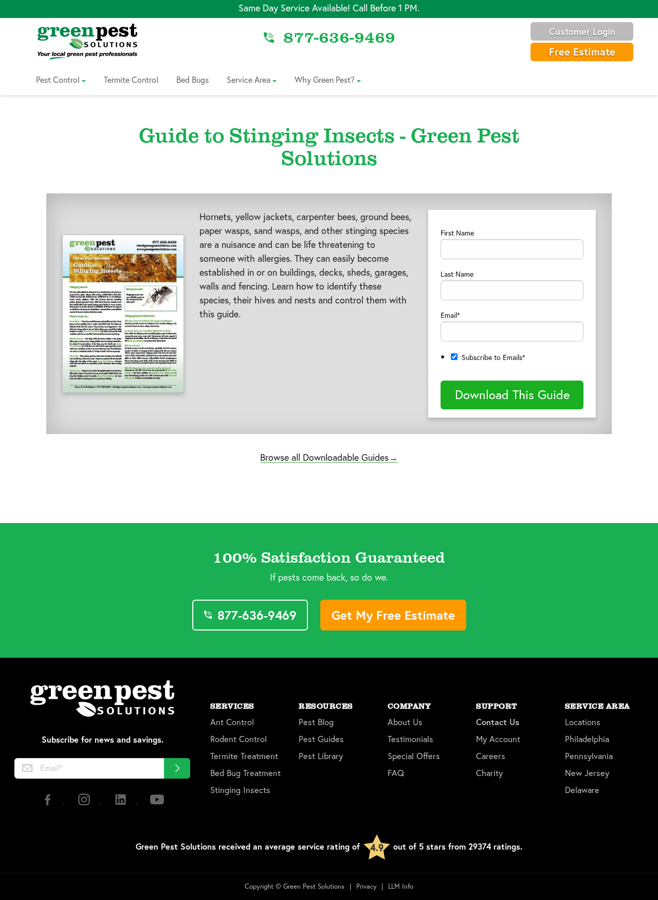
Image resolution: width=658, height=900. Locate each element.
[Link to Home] (87, 41)
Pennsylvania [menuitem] (589, 756)
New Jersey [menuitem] (587, 773)
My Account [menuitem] (498, 739)
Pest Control (58, 79)
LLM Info (400, 886)
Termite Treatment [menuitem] (244, 756)
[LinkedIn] (122, 803)
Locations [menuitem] (582, 722)
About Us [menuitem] (405, 722)
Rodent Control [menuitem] (238, 739)
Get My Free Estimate (393, 615)
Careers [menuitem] (490, 756)
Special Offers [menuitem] (414, 756)
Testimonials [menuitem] (410, 739)
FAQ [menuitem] (396, 773)
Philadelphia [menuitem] (587, 739)
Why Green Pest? (325, 79)
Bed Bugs (192, 79)
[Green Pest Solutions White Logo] (102, 699)
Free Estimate (582, 52)
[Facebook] (49, 803)
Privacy (366, 886)
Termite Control (131, 79)
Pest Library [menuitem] (321, 756)
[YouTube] (157, 803)
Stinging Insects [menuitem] (240, 790)
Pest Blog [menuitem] (316, 722)
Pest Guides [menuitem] (321, 739)
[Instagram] (85, 803)
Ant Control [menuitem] (232, 722)
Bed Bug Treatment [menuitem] (245, 773)
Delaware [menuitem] (582, 790)
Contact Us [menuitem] (497, 722)
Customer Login (582, 31)
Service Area (248, 79)
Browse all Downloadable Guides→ (329, 457)
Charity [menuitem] (489, 773)
